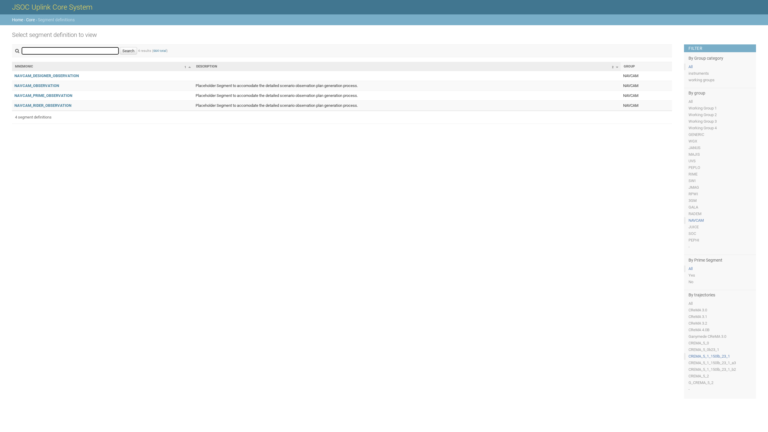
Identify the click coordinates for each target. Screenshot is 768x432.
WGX (692, 141)
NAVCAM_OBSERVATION (36, 85)
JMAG (693, 187)
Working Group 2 (702, 114)
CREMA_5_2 (698, 376)
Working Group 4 (702, 128)
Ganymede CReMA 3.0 (707, 336)
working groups (701, 80)
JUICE (693, 227)
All (690, 66)
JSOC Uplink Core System (52, 7)
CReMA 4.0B (699, 330)
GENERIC (696, 134)
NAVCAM (696, 220)
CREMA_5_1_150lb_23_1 (709, 356)
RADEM (694, 214)
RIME (693, 174)
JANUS (694, 148)
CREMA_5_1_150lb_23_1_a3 (712, 363)
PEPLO (694, 167)
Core (30, 19)
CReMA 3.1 (697, 316)
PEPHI (693, 240)
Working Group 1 (702, 108)
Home (17, 19)
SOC (692, 233)
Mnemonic (24, 66)
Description (206, 66)
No (690, 282)
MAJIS (694, 154)
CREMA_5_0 (698, 343)
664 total (159, 51)
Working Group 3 (702, 121)
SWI (692, 180)
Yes (691, 275)
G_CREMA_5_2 (700, 382)
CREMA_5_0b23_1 (703, 349)
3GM (692, 200)
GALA (693, 207)
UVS (692, 161)
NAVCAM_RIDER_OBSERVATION (42, 105)
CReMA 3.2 (697, 323)
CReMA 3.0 (697, 310)
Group (629, 66)
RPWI (693, 194)
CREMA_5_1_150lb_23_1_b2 (712, 369)
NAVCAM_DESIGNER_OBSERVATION (46, 76)
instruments (698, 73)
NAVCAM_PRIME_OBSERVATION (43, 95)
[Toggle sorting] (190, 67)
